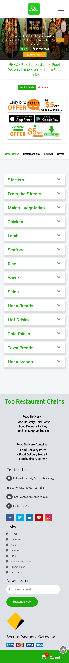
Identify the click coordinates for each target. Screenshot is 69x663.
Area (13, 544)
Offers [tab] (60, 153)
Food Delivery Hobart (33, 454)
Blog (13, 555)
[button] (34, 180)
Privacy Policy (17, 567)
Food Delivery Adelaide (32, 444)
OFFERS (44, 87)
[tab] (34, 180)
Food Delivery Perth (33, 450)
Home (13, 533)
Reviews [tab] (48, 153)
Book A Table (27, 87)
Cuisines (14, 550)
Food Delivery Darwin (33, 459)
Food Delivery (32, 416)
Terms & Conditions (20, 561)
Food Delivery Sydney (33, 426)
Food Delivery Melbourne (33, 431)
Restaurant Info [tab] (31, 153)
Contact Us (16, 572)
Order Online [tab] (12, 153)
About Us (15, 539)
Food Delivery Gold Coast (33, 422)
